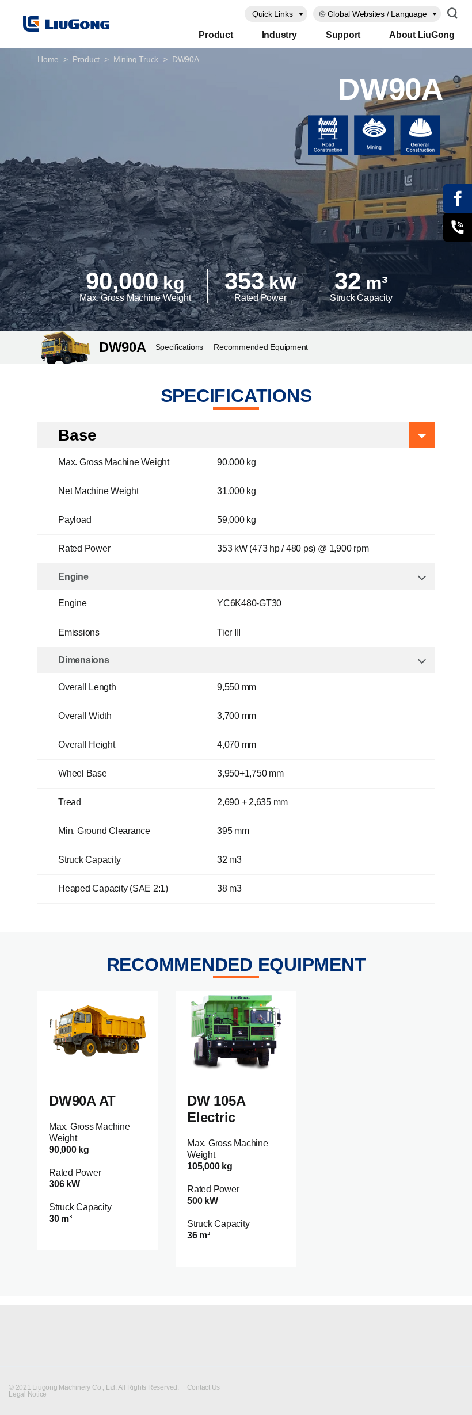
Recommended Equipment (261, 346)
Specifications (179, 346)
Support (343, 35)
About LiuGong (422, 35)
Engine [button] (73, 577)
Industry (279, 35)
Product (216, 35)
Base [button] (77, 435)
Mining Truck (135, 59)
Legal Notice (28, 1394)
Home (48, 59)
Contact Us (204, 1387)
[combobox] (276, 14)
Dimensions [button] (83, 660)
